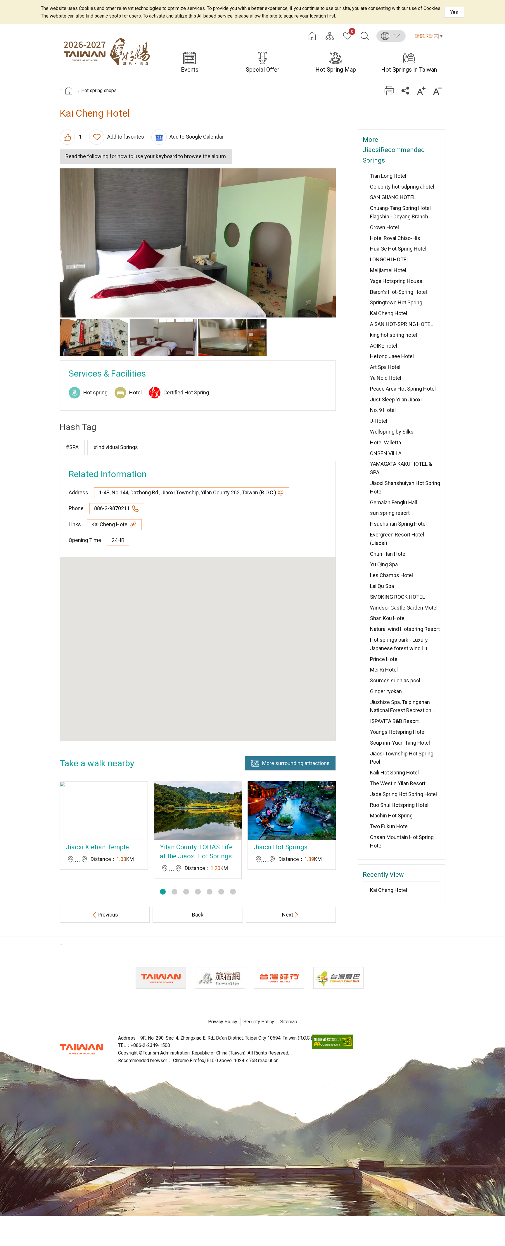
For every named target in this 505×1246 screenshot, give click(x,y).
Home (312, 36)
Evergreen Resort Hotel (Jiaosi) (397, 538)
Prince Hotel (384, 659)
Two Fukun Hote (389, 826)
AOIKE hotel (383, 346)
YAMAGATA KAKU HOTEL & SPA (401, 468)
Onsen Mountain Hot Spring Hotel (402, 841)
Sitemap (288, 1021)
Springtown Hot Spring (396, 302)
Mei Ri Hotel (384, 670)
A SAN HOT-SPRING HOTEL (401, 324)
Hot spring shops (99, 90)
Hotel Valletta (385, 442)
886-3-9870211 (112, 508)
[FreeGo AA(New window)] (332, 1047)
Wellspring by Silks (392, 432)
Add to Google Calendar (197, 137)
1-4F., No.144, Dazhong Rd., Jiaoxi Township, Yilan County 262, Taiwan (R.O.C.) (187, 492)
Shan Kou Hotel (388, 618)
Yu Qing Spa (384, 564)
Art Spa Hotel (385, 367)
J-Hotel (378, 421)
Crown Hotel (384, 227)
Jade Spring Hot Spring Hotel (403, 794)
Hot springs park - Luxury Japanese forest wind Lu (399, 644)
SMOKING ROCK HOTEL (397, 597)
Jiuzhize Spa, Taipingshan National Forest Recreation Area (400, 707)
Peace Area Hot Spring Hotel (403, 389)
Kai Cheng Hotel (110, 524)
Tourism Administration (81, 1049)
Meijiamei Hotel (388, 270)
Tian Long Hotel (388, 176)
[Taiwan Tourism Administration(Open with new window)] (161, 978)
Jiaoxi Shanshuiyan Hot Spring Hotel (405, 487)
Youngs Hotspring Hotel (398, 732)
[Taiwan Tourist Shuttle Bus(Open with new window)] (279, 978)
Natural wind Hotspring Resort (405, 629)
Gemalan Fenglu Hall (393, 502)
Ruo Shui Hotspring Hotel (399, 805)
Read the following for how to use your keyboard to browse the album (145, 156)
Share (405, 90)
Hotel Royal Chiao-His (395, 238)
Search (365, 36)
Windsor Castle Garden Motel (403, 608)
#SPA (72, 447)
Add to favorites (125, 137)
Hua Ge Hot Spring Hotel (398, 249)
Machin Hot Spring (391, 815)
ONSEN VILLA (386, 453)
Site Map (329, 36)
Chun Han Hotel (388, 554)
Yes (454, 12)
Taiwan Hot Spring (106, 50)
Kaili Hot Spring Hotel (394, 772)
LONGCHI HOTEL (389, 259)
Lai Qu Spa (382, 586)
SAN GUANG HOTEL (393, 197)
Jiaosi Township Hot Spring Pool (401, 757)
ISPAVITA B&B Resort (394, 721)
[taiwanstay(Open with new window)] (220, 978)
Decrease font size (437, 90)
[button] (163, 892)
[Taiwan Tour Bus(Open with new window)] (338, 978)
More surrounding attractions (296, 763)
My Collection (352, 32)
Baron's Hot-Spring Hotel (398, 292)
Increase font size (421, 90)
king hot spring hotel (393, 335)
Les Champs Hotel (391, 575)
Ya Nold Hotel (385, 378)
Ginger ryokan (386, 691)
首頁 (68, 90)
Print (389, 90)
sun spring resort (390, 513)
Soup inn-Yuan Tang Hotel (400, 743)
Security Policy (258, 1021)
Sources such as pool (395, 680)
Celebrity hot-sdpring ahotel (402, 187)
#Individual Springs (116, 447)
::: (302, 36)
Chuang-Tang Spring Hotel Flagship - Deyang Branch (400, 212)
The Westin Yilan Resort (398, 783)
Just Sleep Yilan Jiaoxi (396, 399)
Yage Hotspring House (396, 281)
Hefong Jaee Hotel (392, 356)
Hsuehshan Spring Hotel (398, 524)
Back (197, 915)
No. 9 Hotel (383, 410)
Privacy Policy (222, 1021)
